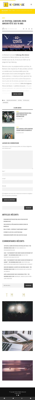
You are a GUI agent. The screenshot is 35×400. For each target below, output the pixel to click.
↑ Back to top (17, 393)
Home (9, 10)
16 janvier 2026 (19, 118)
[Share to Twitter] (26, 29)
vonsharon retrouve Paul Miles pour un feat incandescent (23, 114)
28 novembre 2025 (20, 132)
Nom (3, 171)
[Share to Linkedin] (29, 29)
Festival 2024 (26, 100)
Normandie (5, 102)
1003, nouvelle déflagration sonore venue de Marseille (24, 129)
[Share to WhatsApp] (22, 398)
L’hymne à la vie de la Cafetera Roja (13, 232)
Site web (4, 186)
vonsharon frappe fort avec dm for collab (15, 235)
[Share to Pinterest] (32, 29)
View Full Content (17, 94)
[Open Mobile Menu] (31, 4)
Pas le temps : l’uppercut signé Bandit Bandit (15, 229)
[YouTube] (18, 395)
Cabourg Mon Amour (11, 100)
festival (20, 100)
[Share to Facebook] (24, 29)
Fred (6, 28)
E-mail (4, 178)
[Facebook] (17, 395)
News (13, 10)
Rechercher (28, 207)
